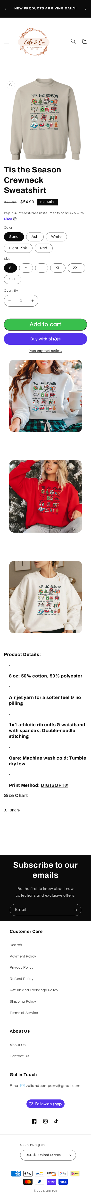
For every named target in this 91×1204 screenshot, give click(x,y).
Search (16, 945)
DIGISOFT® (54, 785)
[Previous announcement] (5, 8)
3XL (12, 279)
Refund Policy (21, 979)
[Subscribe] (75, 910)
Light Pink (18, 248)
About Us (18, 1045)
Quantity (11, 290)
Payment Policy (23, 956)
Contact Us (19, 1056)
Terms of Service (24, 1013)
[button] (6, 41)
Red (43, 248)
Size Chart (16, 795)
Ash (35, 237)
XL (58, 268)
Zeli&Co (51, 1191)
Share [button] (15, 810)
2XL (76, 268)
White (56, 237)
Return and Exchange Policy (34, 990)
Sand (14, 237)
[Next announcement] (85, 8)
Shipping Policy (23, 1001)
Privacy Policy (21, 967)
